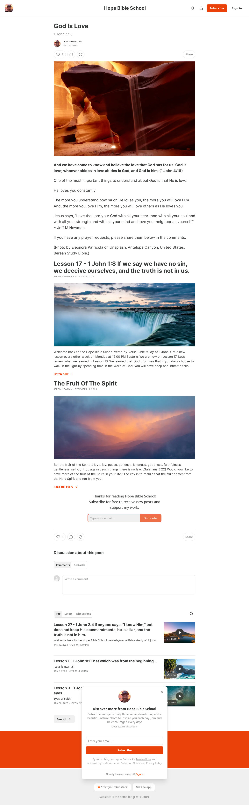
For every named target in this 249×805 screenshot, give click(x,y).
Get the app (144, 787)
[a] (180, 632)
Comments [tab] (63, 565)
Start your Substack (114, 787)
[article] (124, 637)
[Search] (192, 8)
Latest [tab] (68, 613)
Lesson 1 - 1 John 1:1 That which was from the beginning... (105, 661)
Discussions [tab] (83, 613)
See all (61, 719)
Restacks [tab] (79, 565)
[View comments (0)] (71, 54)
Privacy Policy (154, 763)
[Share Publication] (201, 8)
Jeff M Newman (72, 41)
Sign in (237, 8)
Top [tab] (58, 613)
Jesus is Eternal (64, 666)
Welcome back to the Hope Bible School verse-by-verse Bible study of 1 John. (105, 640)
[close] (162, 692)
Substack (105, 797)
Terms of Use (143, 759)
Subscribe (217, 8)
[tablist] (70, 565)
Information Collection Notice (123, 763)
